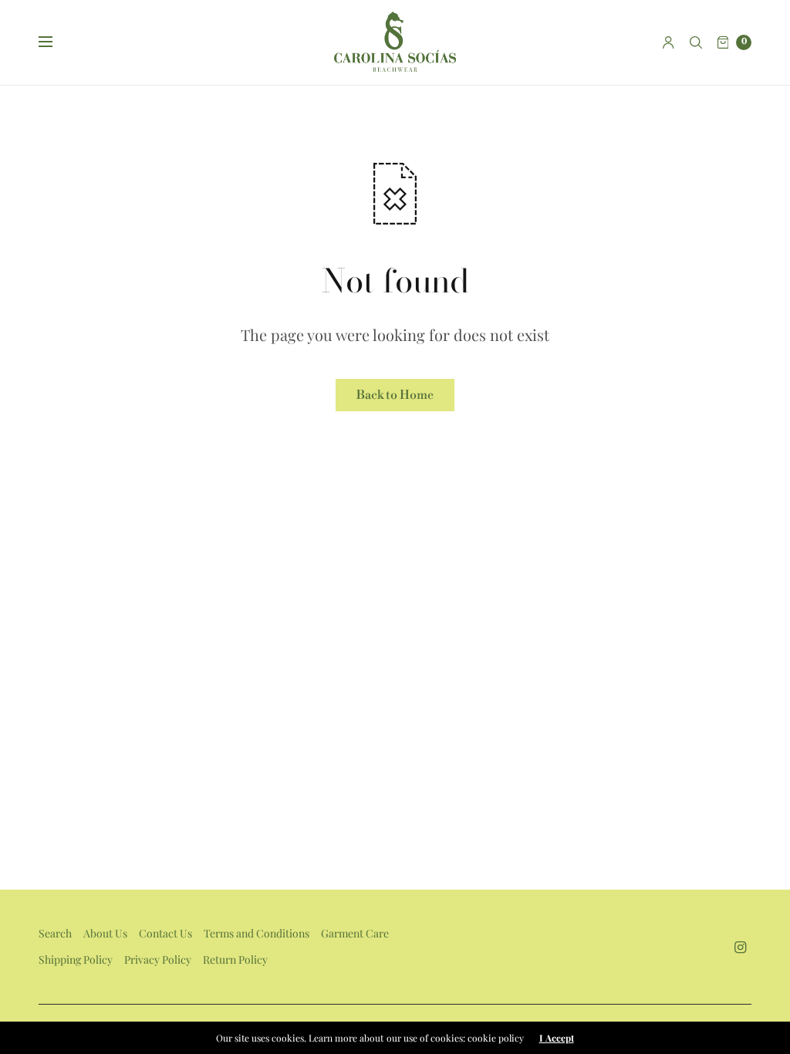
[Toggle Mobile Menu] (56, 42)
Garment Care (355, 933)
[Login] (668, 42)
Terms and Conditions (256, 933)
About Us (105, 933)
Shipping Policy (76, 959)
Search (55, 933)
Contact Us (165, 933)
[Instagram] (741, 947)
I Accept (556, 1037)
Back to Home (395, 395)
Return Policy (235, 959)
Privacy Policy (157, 959)
